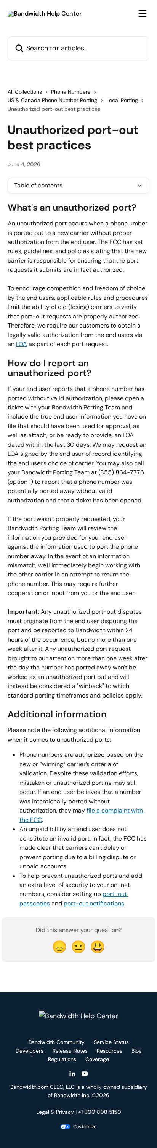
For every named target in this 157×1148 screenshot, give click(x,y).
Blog (136, 1050)
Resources (109, 1050)
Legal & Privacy (55, 1112)
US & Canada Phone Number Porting (52, 100)
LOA (21, 344)
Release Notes (70, 1050)
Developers (29, 1050)
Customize (84, 1127)
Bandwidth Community (57, 1042)
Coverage (97, 1059)
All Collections (25, 91)
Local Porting (122, 100)
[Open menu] (142, 13)
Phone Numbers (70, 91)
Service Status (111, 1042)
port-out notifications (94, 903)
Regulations (62, 1059)
